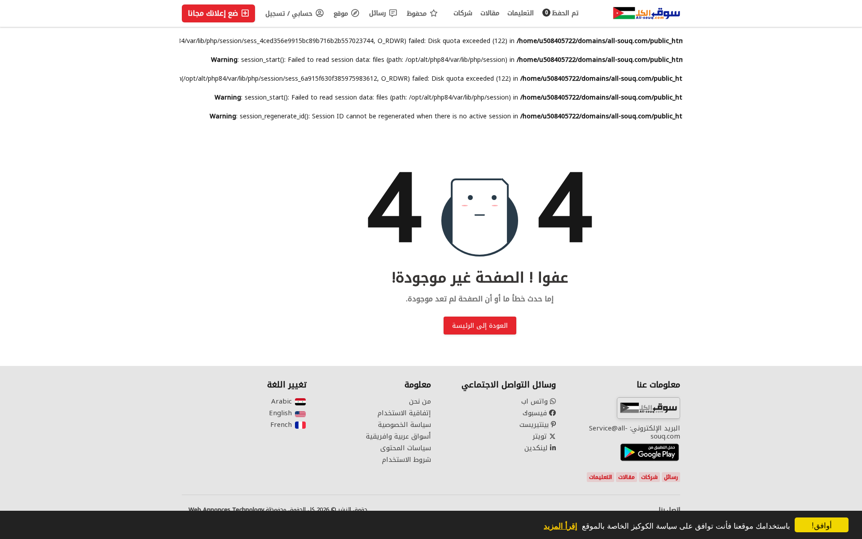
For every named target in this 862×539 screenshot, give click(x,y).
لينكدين (537, 448)
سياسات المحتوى (405, 448)
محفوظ (418, 14)
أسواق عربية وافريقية (398, 436)
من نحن (420, 401)
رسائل (378, 13)
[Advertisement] (90, 97)
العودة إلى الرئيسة (480, 326)
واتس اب (535, 401)
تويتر (540, 436)
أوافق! (822, 524)
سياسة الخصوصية (404, 425)
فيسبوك (536, 413)
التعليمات (520, 13)
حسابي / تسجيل (290, 14)
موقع (342, 14)
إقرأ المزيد (560, 525)
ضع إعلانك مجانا (214, 13)
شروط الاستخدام (406, 460)
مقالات (489, 13)
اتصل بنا (669, 510)
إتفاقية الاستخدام (404, 413)
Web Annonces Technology (226, 510)
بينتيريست (535, 425)
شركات (462, 13)
